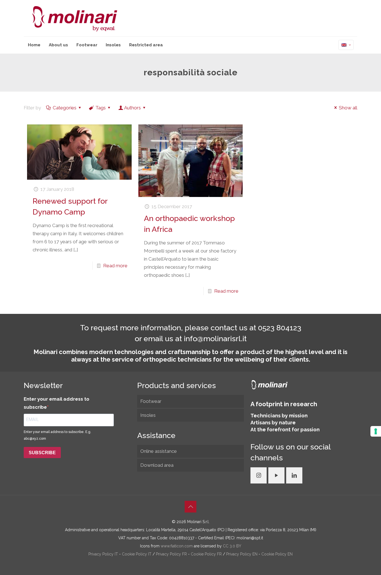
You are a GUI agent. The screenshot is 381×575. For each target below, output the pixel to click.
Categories (64, 107)
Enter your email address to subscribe (56, 403)
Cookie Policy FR (207, 554)
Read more (115, 265)
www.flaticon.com (177, 546)
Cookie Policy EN (277, 554)
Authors (132, 107)
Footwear (150, 401)
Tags (100, 107)
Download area (156, 465)
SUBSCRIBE (42, 452)
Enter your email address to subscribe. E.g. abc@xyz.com (57, 435)
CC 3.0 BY (232, 546)
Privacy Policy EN (242, 554)
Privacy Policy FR (172, 554)
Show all (348, 107)
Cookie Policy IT (137, 554)
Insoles (148, 415)
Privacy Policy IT (103, 554)
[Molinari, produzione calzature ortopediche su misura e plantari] (74, 18)
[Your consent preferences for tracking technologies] (375, 431)
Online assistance (158, 451)
